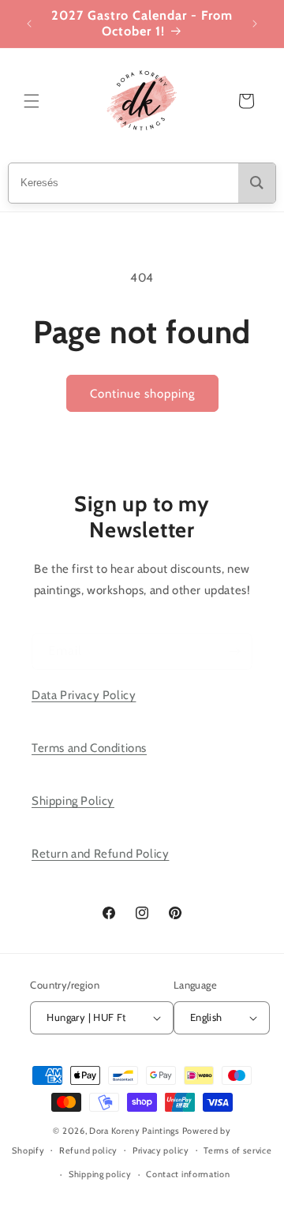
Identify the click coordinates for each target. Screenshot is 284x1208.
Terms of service (237, 1150)
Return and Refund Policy (100, 854)
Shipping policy (100, 1174)
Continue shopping (142, 394)
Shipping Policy (73, 801)
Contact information (188, 1174)
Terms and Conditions (89, 748)
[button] (31, 101)
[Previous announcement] (29, 23)
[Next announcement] (254, 23)
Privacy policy (161, 1150)
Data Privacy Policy (84, 695)
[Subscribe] (234, 651)
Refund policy (88, 1150)
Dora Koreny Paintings (134, 1130)
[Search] (256, 183)
